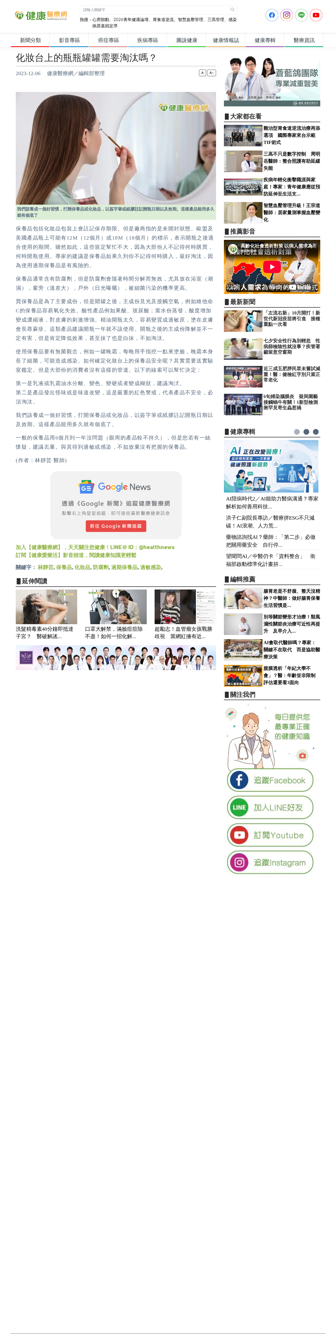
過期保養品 (124, 567)
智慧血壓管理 (190, 19)
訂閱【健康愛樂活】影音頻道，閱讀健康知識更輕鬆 (76, 555)
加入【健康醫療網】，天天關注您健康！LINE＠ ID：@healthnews (95, 547)
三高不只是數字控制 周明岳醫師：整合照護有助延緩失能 (292, 161)
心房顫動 (100, 19)
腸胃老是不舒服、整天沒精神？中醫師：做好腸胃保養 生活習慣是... (294, 598)
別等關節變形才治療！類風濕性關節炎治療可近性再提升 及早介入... (292, 624)
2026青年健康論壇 (131, 19)
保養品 (64, 567)
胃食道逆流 (163, 19)
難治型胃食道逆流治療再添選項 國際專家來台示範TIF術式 (292, 135)
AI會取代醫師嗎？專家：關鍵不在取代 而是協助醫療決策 (292, 649)
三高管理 (215, 19)
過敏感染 (150, 567)
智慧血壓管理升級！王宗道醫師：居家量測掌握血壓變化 (292, 212)
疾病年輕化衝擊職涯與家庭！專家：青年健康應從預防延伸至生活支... (292, 187)
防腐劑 (101, 567)
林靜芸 (46, 567)
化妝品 (82, 567)
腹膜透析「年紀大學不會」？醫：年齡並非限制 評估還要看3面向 (292, 675)
